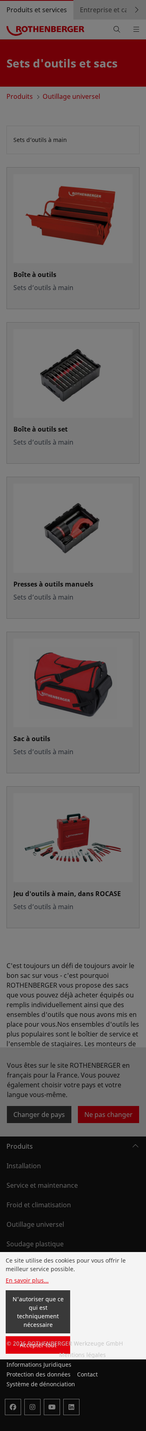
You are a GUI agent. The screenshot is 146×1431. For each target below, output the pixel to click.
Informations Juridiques (38, 1364)
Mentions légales (82, 1355)
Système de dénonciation (40, 1384)
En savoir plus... (27, 1280)
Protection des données (38, 1374)
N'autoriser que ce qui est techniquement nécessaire (38, 1311)
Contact (87, 1374)
